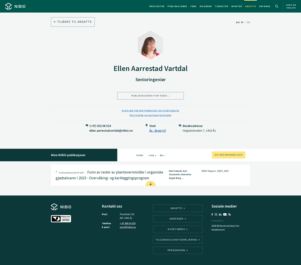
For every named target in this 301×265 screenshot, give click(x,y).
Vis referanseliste (228, 155)
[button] (150, 175)
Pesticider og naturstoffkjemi (151, 115)
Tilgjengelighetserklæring (177, 239)
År (162, 155)
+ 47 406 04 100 (128, 223)
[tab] (150, 175)
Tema (193, 6)
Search (277, 6)
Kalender (206, 6)
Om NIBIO (264, 6)
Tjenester (221, 6)
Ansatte (250, 6)
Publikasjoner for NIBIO (149, 95)
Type (151, 155)
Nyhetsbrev (177, 229)
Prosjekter (157, 6)
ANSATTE (177, 208)
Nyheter (236, 6)
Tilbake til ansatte (74, 22)
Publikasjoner (177, 6)
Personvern (177, 250)
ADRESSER (176, 218)
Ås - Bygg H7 (157, 130)
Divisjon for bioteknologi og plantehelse (150, 110)
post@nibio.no (128, 227)
